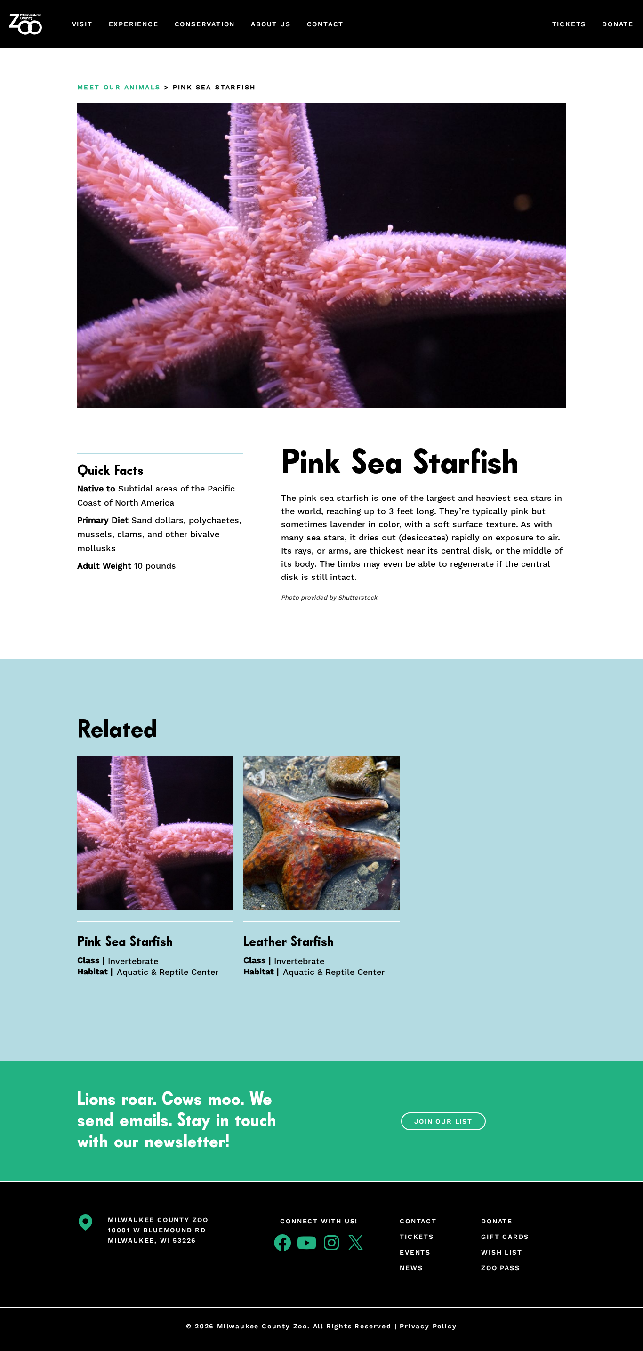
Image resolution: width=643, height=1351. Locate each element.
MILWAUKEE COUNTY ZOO (158, 1219)
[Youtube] (307, 1243)
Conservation (205, 24)
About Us (270, 24)
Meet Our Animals (119, 87)
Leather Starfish (288, 942)
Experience (134, 24)
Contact (325, 24)
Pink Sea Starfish (125, 942)
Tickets (569, 24)
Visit (82, 24)
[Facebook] (282, 1243)
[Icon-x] (356, 1243)
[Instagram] (331, 1243)
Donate (618, 24)
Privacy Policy (428, 1326)
